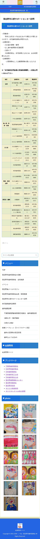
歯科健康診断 (6, 308)
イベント (5, 284)
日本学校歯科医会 (12, 369)
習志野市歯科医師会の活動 (11, 275)
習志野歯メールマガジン (10, 289)
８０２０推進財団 (12, 388)
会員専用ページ (20, 530)
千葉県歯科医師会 (12, 366)
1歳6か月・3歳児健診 (11, 318)
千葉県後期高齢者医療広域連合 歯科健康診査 (20, 313)
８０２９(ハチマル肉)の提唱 (15, 391)
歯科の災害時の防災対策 (12, 332)
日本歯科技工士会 (12, 374)
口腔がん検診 (8, 323)
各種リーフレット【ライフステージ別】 (16, 328)
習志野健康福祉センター (14, 380)
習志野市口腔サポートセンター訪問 (14, 299)
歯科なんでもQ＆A (10, 337)
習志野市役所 (10, 385)
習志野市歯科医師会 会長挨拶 (13, 279)
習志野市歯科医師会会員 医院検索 (14, 294)
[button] (36, 255)
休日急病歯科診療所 (9, 303)
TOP (3, 270)
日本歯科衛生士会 (12, 377)
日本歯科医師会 (11, 372)
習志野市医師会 (11, 383)
